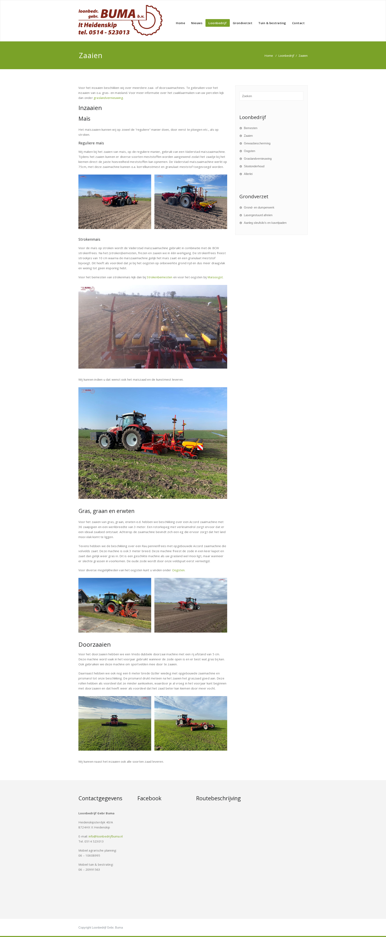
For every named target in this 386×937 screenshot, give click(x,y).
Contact (298, 23)
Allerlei (248, 174)
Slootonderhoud (254, 166)
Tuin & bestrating (272, 23)
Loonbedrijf (217, 23)
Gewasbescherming (257, 143)
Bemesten (250, 128)
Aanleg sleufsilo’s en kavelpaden (265, 222)
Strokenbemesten (159, 277)
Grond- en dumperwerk (259, 207)
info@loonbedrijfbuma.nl (106, 836)
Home (180, 23)
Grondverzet (243, 23)
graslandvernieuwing (108, 98)
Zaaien (248, 135)
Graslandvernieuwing (258, 158)
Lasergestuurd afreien (258, 215)
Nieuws (196, 23)
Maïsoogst (215, 277)
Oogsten (178, 570)
